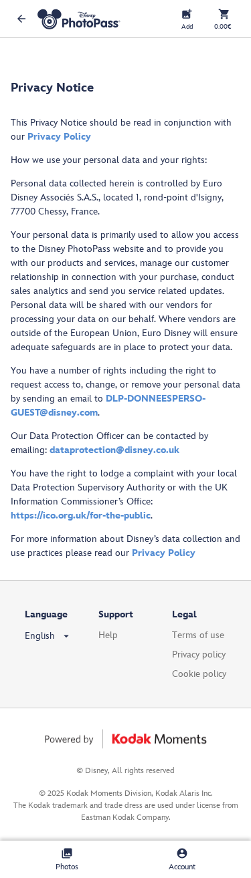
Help (108, 635)
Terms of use (198, 635)
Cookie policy (199, 674)
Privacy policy (199, 654)
